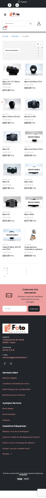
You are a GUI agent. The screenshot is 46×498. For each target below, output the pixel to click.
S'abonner (34, 309)
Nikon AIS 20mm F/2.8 (33, 149)
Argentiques (28, 114)
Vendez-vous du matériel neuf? (16, 448)
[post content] (12, 69)
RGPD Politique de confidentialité (16, 389)
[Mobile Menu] (5, 15)
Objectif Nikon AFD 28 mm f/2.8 (11, 248)
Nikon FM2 (28, 182)
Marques (6, 420)
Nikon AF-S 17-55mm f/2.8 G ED (11, 82)
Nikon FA (6, 214)
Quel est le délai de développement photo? (21, 437)
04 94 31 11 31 (8, 350)
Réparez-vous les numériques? (15, 431)
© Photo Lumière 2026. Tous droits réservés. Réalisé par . (23, 474)
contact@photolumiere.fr (14, 357)
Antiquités (27, 244)
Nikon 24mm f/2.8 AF (11, 116)
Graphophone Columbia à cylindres (33, 248)
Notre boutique (8, 414)
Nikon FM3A (29, 214)
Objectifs (5, 79)
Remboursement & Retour (13, 395)
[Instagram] (17, 5)
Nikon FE (5, 149)
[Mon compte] (39, 23)
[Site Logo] (15, 14)
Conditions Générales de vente (15, 383)
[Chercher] (30, 23)
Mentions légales (9, 378)
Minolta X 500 (30, 116)
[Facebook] (9, 5)
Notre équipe (7, 408)
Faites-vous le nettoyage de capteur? (18, 443)
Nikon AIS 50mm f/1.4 (33, 81)
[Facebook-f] (4, 363)
